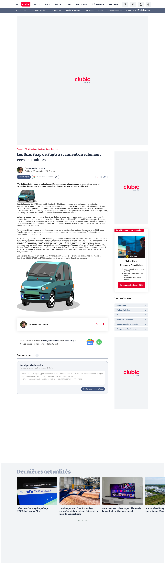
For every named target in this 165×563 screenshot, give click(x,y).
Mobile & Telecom (73, 10)
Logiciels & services (38, 10)
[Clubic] (26, 4)
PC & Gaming (56, 10)
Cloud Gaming (51, 149)
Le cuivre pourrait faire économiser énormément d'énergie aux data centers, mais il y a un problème (78, 511)
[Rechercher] (125, 4)
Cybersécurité (20, 10)
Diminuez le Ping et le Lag (131, 265)
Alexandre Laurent (36, 168)
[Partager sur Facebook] (159, 544)
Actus (37, 4)
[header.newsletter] (133, 4)
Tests (47, 4)
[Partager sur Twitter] (159, 551)
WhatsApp (69, 340)
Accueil (20, 149)
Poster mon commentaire (93, 389)
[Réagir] (98, 177)
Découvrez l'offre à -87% (131, 285)
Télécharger (97, 4)
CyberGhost (131, 261)
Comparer (113, 4)
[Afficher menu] (17, 4)
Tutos (68, 4)
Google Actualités (51, 340)
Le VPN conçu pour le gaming (129, 230)
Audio (100, 10)
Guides (57, 4)
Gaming (40, 149)
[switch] (141, 4)
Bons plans (81, 4)
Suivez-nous (24, 177)
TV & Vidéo (89, 10)
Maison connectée (114, 10)
